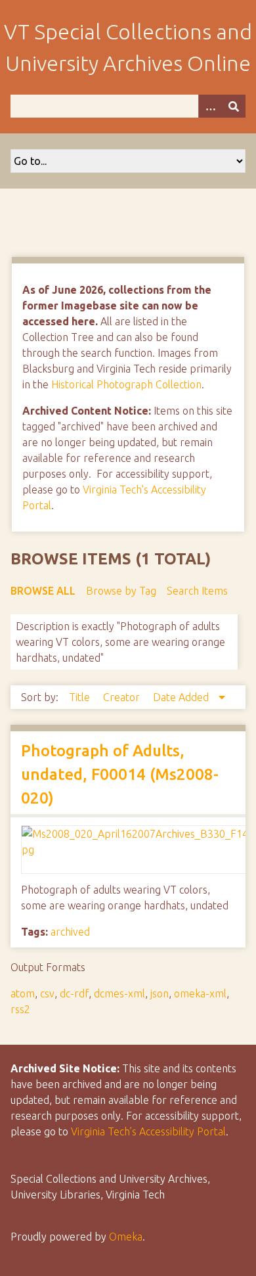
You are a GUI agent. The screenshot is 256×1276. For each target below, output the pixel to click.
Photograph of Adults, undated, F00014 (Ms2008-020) (120, 774)
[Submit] (233, 106)
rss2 (20, 1009)
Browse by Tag (121, 591)
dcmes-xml (119, 993)
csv (47, 993)
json (159, 993)
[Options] (210, 106)
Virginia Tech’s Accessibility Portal (148, 1131)
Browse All (43, 591)
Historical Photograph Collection (126, 384)
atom (23, 993)
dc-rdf (74, 993)
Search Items (197, 591)
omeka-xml (200, 993)
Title (81, 697)
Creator (122, 697)
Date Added (182, 697)
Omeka (125, 1236)
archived (70, 932)
